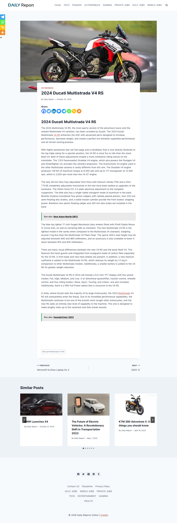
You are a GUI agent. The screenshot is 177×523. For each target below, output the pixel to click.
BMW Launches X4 (36, 421)
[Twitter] (49, 111)
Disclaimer (87, 486)
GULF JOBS (138, 5)
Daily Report (49, 99)
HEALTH (88, 501)
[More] (79, 111)
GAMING (107, 5)
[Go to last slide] (24, 420)
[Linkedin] (54, 111)
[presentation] (41, 405)
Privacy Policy (102, 486)
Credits (104, 515)
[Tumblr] (98, 474)
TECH (67, 5)
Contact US (73, 486)
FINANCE (77, 5)
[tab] (83, 448)
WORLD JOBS (154, 5)
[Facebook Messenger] (59, 111)
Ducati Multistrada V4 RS (53, 352)
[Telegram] (64, 111)
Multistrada (124, 293)
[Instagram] (88, 474)
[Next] (153, 420)
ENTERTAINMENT (87, 496)
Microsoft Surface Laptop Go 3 (53, 367)
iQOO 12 (135, 367)
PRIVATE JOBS (122, 5)
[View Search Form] (166, 5)
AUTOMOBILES (92, 5)
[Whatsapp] (69, 111)
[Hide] (1, 38)
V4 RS (57, 135)
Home (58, 5)
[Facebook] (43, 111)
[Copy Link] (74, 111)
